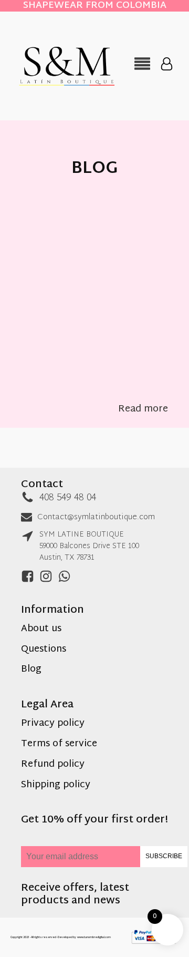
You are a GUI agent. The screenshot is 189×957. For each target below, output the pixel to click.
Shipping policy (55, 785)
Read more (143, 409)
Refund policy (53, 765)
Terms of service (59, 744)
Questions (43, 649)
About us (41, 629)
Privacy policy (53, 724)
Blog (31, 669)
